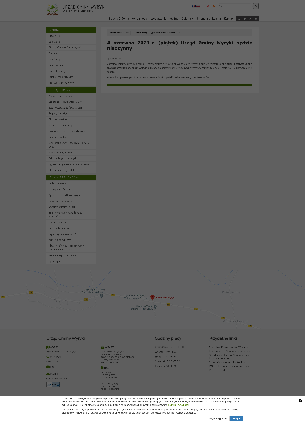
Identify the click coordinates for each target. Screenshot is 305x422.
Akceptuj (236, 418)
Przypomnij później (218, 418)
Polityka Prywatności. (178, 404)
